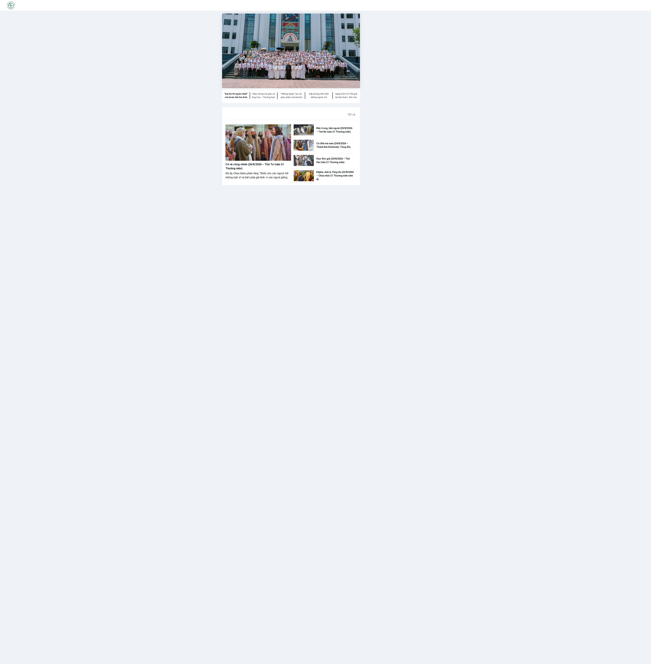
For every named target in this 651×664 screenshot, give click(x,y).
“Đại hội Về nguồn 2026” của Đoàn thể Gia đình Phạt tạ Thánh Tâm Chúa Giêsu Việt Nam (236, 96)
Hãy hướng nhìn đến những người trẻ (319, 95)
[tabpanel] (291, 51)
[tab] (236, 95)
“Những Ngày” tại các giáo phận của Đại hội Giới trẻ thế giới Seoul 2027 (291, 96)
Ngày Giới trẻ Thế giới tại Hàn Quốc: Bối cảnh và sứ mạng (346, 96)
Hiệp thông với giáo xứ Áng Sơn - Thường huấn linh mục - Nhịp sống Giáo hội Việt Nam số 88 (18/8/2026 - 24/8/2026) (264, 96)
